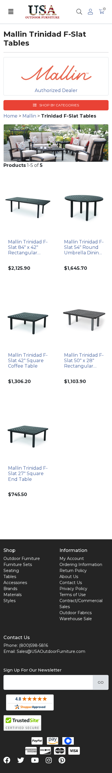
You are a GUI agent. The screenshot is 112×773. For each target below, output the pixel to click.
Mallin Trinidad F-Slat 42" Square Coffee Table (28, 360)
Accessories (15, 582)
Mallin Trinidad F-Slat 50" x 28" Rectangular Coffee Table (84, 360)
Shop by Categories (58, 105)
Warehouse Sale (75, 618)
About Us (68, 576)
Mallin (29, 116)
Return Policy (73, 570)
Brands (10, 588)
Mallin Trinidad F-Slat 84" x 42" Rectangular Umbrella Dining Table (28, 247)
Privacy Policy (73, 588)
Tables (9, 576)
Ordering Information (80, 564)
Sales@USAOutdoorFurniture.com (51, 651)
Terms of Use (72, 594)
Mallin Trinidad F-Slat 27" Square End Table (28, 473)
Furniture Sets (17, 564)
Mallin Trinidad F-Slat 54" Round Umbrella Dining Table (84, 247)
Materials (12, 594)
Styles (9, 600)
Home (10, 116)
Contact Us (70, 582)
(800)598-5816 (33, 645)
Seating (11, 570)
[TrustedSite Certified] (22, 723)
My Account (71, 558)
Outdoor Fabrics (75, 612)
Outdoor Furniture (21, 558)
